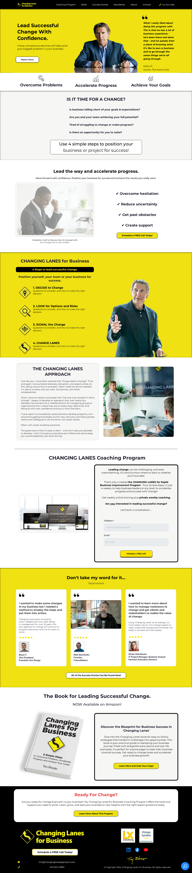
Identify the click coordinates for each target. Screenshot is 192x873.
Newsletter (119, 4)
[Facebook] (137, 849)
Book (84, 4)
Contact (147, 4)
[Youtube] (146, 849)
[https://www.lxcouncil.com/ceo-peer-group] (137, 836)
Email (107, 535)
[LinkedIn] (128, 849)
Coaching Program (66, 4)
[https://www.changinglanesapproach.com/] (26, 4)
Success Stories (100, 4)
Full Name (109, 521)
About (134, 4)
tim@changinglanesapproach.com (57, 862)
